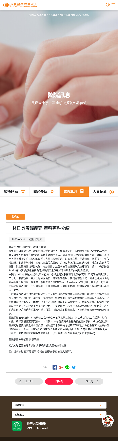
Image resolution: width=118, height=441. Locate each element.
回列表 (59, 381)
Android (42, 428)
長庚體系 (55, 14)
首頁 (46, 14)
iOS (29, 428)
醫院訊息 (76, 14)
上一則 (29, 381)
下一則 (89, 381)
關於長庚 (65, 14)
